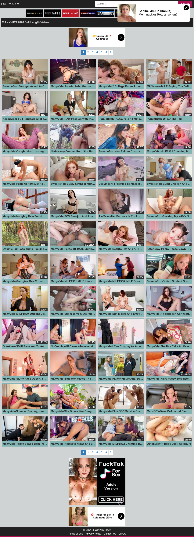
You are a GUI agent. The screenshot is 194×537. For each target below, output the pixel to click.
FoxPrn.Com (10, 3)
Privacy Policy (93, 533)
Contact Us (110, 533)
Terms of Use (75, 533)
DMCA (122, 533)
